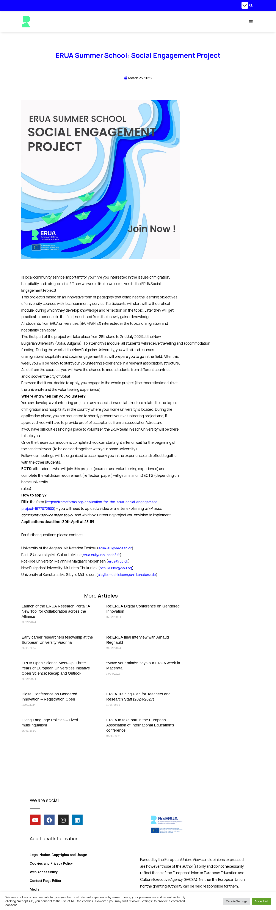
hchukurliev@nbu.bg (116, 568)
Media (34, 889)
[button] (245, 5)
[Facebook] (49, 820)
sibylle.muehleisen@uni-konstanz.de (127, 574)
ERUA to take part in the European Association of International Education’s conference (140, 725)
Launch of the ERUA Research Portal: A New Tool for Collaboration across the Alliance (56, 611)
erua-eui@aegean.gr (115, 548)
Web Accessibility (44, 872)
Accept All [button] (261, 901)
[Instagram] (63, 820)
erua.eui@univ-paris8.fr (101, 554)
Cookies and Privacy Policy (51, 863)
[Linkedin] (77, 820)
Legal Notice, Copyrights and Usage (58, 855)
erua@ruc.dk (118, 561)
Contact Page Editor (45, 881)
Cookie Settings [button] (236, 901)
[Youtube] (35, 820)
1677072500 (44, 508)
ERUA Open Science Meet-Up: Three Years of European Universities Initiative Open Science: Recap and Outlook (56, 668)
